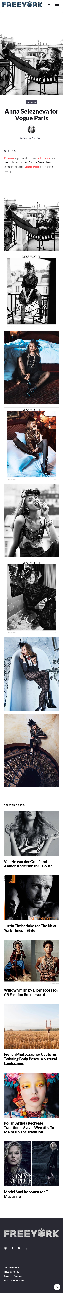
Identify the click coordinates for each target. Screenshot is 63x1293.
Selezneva (43, 158)
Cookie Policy (11, 1267)
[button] (49, 5)
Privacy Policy (11, 1271)
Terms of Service (13, 1276)
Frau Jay (36, 138)
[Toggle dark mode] (57, 1287)
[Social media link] (5, 1248)
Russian (9, 158)
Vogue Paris (31, 166)
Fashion (31, 102)
